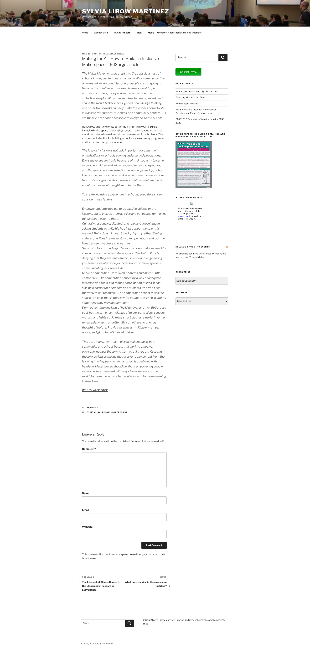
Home (85, 32)
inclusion (103, 412)
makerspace (119, 412)
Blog (139, 32)
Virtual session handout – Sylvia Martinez (197, 91)
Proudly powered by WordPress (97, 643)
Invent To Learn (122, 32)
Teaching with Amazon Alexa (191, 97)
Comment (89, 449)
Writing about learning (187, 103)
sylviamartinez (113, 54)
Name (85, 493)
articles (93, 408)
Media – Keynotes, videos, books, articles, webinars (175, 32)
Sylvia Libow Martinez (125, 11)
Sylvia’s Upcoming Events (193, 247)
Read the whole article (95, 390)
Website (87, 526)
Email (85, 509)
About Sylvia (101, 32)
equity (91, 412)
